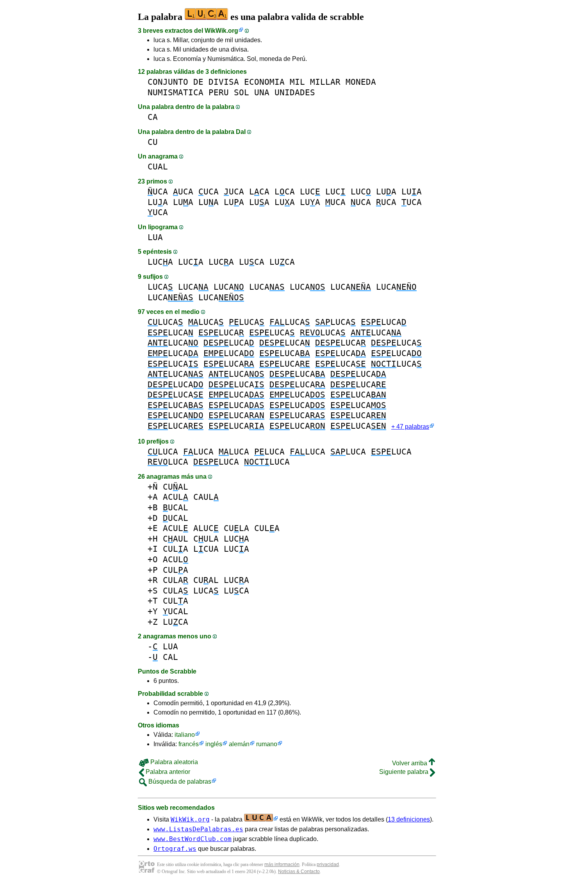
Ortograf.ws (174, 848)
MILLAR (325, 82)
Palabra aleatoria (173, 762)
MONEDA (361, 82)
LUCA (160, 262)
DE (198, 82)
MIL (297, 82)
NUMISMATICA (175, 92)
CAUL (206, 497)
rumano (266, 744)
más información (281, 864)
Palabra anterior (167, 771)
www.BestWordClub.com (192, 839)
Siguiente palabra (404, 771)
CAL (170, 657)
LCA (259, 191)
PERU (219, 92)
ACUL (175, 497)
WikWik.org (221, 30)
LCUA (206, 549)
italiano (185, 734)
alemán (239, 744)
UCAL (175, 507)
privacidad (328, 864)
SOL (241, 92)
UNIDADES (295, 92)
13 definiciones (409, 819)
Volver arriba (410, 763)
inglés (213, 744)
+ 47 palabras (410, 426)
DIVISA (224, 82)
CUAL (158, 166)
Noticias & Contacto (299, 871)
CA (153, 117)
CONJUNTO (168, 82)
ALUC (206, 528)
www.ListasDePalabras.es (198, 829)
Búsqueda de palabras (179, 781)
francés (188, 744)
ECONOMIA (264, 82)
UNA (261, 92)
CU (153, 142)
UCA (158, 191)
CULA (236, 528)
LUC (310, 191)
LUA (386, 191)
